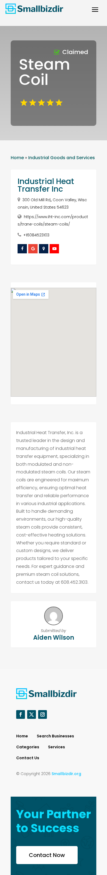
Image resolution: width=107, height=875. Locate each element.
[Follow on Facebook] (20, 714)
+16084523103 (36, 235)
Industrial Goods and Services (61, 158)
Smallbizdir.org (66, 773)
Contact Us (27, 758)
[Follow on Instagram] (42, 714)
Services (56, 747)
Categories (27, 747)
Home (17, 158)
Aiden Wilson (53, 637)
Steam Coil (44, 72)
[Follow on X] (31, 714)
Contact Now (47, 855)
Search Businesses (55, 736)
